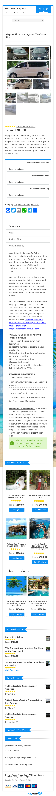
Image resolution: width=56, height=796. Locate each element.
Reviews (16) (15, 239)
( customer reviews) (26, 126)
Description (14, 226)
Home (7, 775)
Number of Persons (40, 175)
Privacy (15, 776)
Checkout (11, 8)
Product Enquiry (16, 245)
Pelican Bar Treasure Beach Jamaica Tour (16, 545)
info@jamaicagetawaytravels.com (20, 757)
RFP (24, 13)
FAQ (21, 776)
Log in (27, 776)
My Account (23, 8)
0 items (41, 8)
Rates (11, 232)
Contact (17, 13)
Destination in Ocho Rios (38, 162)
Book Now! (43, 205)
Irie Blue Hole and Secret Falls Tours (16, 496)
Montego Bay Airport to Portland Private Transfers (16, 603)
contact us (20, 446)
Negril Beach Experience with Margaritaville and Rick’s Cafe (39, 547)
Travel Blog (22, 775)
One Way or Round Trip (39, 188)
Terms (8, 776)
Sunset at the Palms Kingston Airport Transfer (38, 603)
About (14, 775)
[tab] (28, 226)
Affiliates (8, 13)
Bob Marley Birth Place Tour (39, 496)
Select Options (16, 510)
